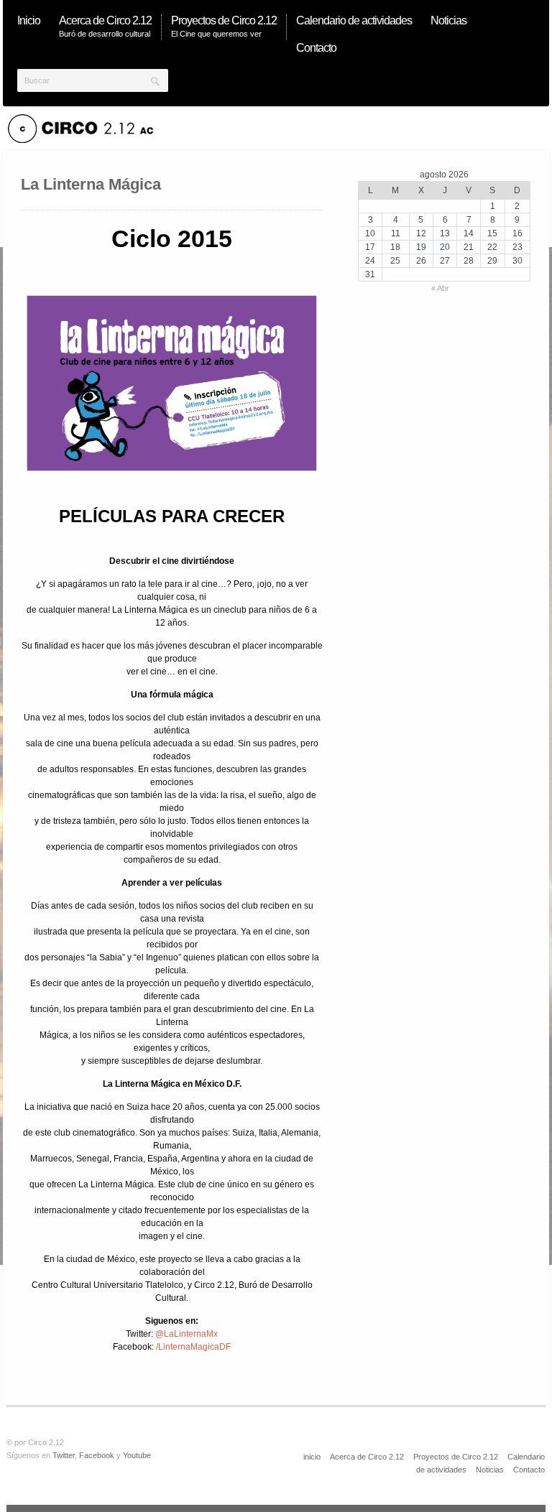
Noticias (490, 1469)
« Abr (440, 288)
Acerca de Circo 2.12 (367, 1456)
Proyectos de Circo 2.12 (455, 1456)
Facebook (96, 1455)
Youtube (137, 1455)
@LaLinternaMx (186, 1334)
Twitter (63, 1455)
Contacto (529, 1469)
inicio (312, 1456)
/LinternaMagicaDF (193, 1347)
